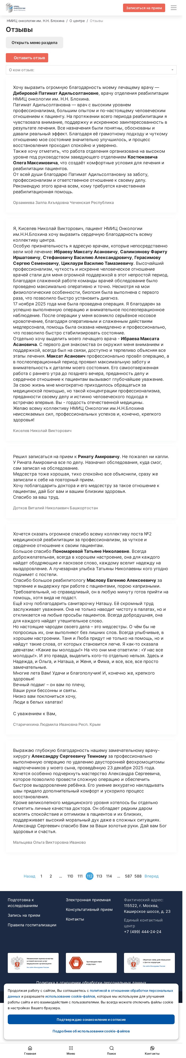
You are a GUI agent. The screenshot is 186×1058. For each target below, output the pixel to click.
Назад (30, 876)
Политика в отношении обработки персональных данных (91, 982)
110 (70, 876)
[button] (91, 69)
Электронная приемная (88, 899)
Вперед (152, 876)
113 (99, 876)
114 (109, 876)
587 (128, 876)
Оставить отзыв (29, 57)
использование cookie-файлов (70, 996)
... (60, 876)
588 (138, 876)
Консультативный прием (89, 909)
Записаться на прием (144, 8)
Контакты (75, 919)
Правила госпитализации (32, 924)
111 (80, 876)
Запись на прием (24, 915)
